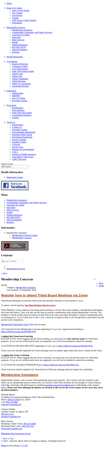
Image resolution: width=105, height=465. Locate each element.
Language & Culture (21, 35)
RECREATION (19, 47)
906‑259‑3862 (12, 402)
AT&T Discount (19, 159)
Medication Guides (15, 177)
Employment (17, 108)
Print (101, 283)
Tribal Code (17, 76)
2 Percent (16, 144)
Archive (15, 117)
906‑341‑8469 (30, 424)
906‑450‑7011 (28, 426)
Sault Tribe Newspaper (22, 113)
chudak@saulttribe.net (10, 416)
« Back (4, 273)
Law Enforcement (20, 69)
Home (9, 3)
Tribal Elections (19, 81)
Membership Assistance (22, 30)
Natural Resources (20, 45)
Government (12, 61)
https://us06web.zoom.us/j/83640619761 (18, 331)
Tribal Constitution (20, 79)
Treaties (15, 18)
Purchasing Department (22, 137)
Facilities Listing (19, 142)
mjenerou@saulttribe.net (11, 428)
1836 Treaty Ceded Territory (24, 20)
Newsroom (11, 105)
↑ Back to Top (7, 438)
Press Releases (18, 110)
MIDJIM (16, 96)
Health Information (15, 57)
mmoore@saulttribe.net (11, 404)
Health (15, 42)
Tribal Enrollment (19, 50)
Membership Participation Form (14, 324)
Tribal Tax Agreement (21, 83)
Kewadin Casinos (19, 100)
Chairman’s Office (20, 66)
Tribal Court (17, 74)
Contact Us (17, 127)
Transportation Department (23, 132)
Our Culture (17, 13)
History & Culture (14, 8)
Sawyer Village (18, 98)
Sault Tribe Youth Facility (23, 71)
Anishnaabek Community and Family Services (32, 32)
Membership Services (16, 27)
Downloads (17, 23)
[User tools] (94, 279)
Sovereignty (17, 15)
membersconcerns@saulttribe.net (59, 385)
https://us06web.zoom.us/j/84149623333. (61, 365)
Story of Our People (20, 10)
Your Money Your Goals (22, 157)
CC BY (24, 445)
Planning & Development (23, 149)
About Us (11, 122)
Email (101, 286)
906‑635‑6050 (14, 399)
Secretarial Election (20, 86)
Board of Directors (20, 64)
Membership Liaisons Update (24, 235)
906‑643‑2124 (7, 414)
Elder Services (18, 40)
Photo (3, 445)
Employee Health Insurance (24, 154)
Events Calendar (19, 139)
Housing (15, 52)
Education (16, 37)
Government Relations (21, 115)
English (13, 261)
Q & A (15, 152)
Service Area (17, 147)
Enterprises (11, 91)
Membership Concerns (22, 238)
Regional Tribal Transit (22, 134)
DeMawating (17, 93)
